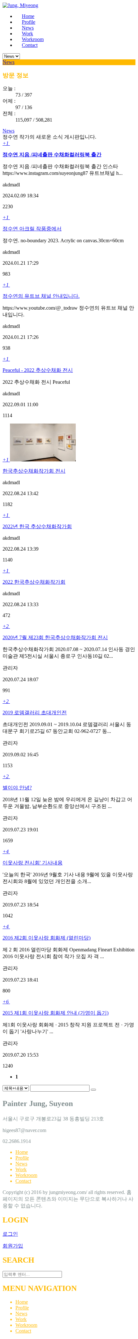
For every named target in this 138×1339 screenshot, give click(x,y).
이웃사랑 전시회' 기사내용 (33, 862)
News (8, 62)
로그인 (10, 1234)
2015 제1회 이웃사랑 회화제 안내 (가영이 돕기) (55, 1013)
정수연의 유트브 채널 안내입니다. (41, 296)
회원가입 (13, 1246)
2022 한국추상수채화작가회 (34, 582)
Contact (23, 1181)
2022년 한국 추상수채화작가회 (37, 526)
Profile (22, 1158)
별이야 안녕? (17, 787)
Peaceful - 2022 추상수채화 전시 (38, 370)
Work (21, 1169)
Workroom (26, 1175)
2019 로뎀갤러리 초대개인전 (35, 712)
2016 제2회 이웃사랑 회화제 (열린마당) (47, 937)
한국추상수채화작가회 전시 (34, 471)
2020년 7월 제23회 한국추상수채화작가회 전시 (55, 637)
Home (21, 1152)
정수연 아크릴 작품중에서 (32, 228)
